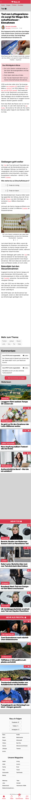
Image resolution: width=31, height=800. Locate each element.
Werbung (4, 780)
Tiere (3, 769)
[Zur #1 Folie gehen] (14, 240)
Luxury (18, 764)
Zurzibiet (20, 5)
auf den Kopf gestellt (10, 90)
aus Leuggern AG (11, 86)
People (4, 740)
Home (3, 5)
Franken (8, 177)
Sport (3, 737)
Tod (5, 165)
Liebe (3, 764)
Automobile (5, 772)
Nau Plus (18, 743)
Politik (18, 734)
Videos (4, 743)
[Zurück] (1, 2)
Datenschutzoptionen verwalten (8, 788)
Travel (18, 769)
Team (18, 780)
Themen (18, 748)
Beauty (4, 775)
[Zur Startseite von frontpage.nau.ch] (15, 2)
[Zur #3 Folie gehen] (17, 240)
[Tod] (15, 9)
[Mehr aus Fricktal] (15, 617)
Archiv (4, 751)
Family (4, 767)
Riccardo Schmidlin (11, 26)
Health (4, 761)
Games (4, 745)
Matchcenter (19, 737)
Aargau (8, 5)
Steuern (8, 199)
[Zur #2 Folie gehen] (15, 240)
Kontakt (18, 783)
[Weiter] (27, 226)
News (3, 734)
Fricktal (14, 5)
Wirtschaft (19, 740)
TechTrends (19, 772)
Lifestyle (4, 748)
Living (18, 761)
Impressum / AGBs (21, 785)
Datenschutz (5, 785)
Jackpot (9, 88)
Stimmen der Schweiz (22, 745)
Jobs (3, 783)
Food (17, 767)
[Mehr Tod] (15, 521)
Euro (26, 86)
